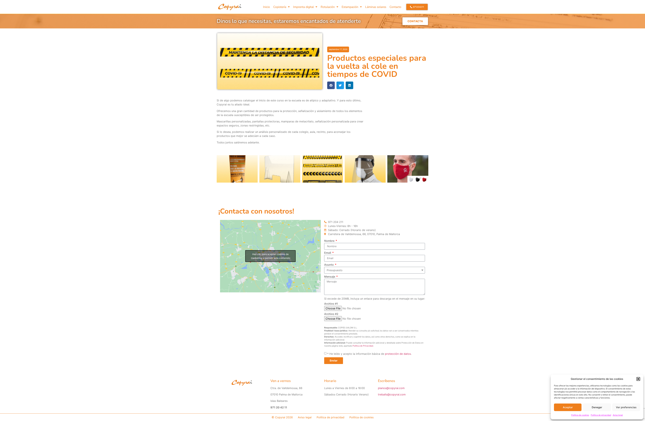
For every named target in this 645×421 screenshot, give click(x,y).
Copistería (279, 7)
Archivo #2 (331, 314)
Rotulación (328, 7)
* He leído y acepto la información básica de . (369, 353)
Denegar (597, 407)
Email (328, 252)
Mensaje (330, 276)
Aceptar (568, 407)
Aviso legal (618, 415)
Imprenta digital (303, 7)
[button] (638, 379)
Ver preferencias (626, 407)
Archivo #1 (331, 303)
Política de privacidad (601, 415)
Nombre (329, 240)
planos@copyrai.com (391, 388)
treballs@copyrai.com (392, 394)
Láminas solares (375, 7)
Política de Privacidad (363, 346)
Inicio (266, 7)
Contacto (395, 7)
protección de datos (398, 353)
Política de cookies (580, 415)
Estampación (350, 7)
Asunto (329, 264)
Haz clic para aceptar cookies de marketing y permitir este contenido (270, 256)
